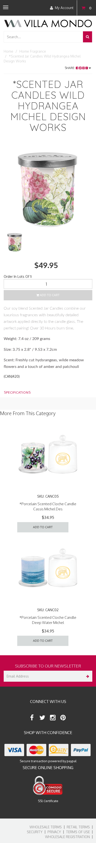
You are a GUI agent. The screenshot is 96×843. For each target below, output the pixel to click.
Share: (70, 68)
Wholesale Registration (67, 837)
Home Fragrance (32, 51)
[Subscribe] (86, 676)
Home (8, 51)
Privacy (54, 832)
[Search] (87, 36)
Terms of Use (78, 832)
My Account (64, 8)
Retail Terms (78, 827)
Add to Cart (49, 295)
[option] (48, 186)
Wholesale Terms (46, 827)
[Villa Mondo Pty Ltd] (48, 23)
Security (35, 832)
